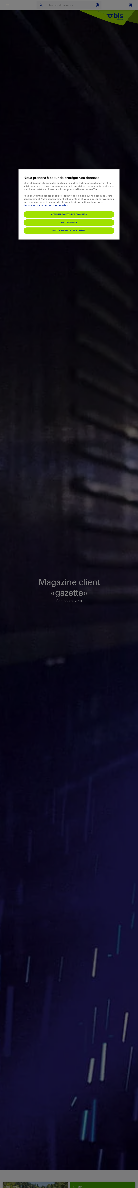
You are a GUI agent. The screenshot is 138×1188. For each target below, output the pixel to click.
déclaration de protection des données (46, 205)
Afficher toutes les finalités (69, 214)
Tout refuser (69, 222)
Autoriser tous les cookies (69, 230)
